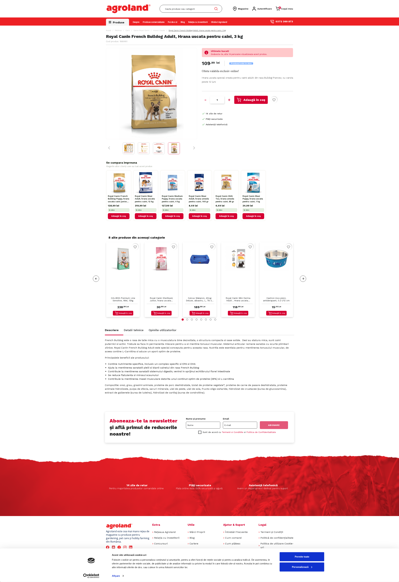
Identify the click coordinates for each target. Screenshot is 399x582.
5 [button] (201, 319)
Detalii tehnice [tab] (134, 330)
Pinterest (119, 547)
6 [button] (206, 319)
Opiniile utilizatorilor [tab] (162, 330)
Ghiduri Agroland (219, 22)
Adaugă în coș (254, 100)
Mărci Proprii (197, 532)
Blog (183, 22)
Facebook (108, 547)
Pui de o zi (172, 22)
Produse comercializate (153, 22)
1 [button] (183, 319)
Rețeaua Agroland (165, 532)
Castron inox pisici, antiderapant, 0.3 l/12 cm (276, 299)
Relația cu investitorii (198, 22)
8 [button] (215, 319)
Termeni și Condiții (271, 532)
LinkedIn (131, 547)
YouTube (114, 547)
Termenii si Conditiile (232, 432)
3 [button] (192, 319)
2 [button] (187, 319)
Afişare (116, 576)
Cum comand (233, 537)
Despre (136, 22)
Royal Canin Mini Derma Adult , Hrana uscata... (238, 299)
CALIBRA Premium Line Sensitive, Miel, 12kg (123, 299)
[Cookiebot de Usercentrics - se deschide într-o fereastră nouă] (91, 576)
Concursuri (161, 543)
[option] (123, 280)
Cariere (194, 543)
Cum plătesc (232, 543)
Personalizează (300, 566)
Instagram (125, 547)
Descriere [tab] (112, 330)
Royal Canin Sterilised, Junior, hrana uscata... (161, 299)
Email (226, 418)
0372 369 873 (284, 21)
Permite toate (302, 556)
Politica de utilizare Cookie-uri (276, 545)
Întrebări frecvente (236, 532)
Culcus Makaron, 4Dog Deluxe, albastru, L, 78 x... (200, 299)
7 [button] (211, 319)
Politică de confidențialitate (276, 537)
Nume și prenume (196, 418)
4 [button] (196, 319)
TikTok (137, 547)
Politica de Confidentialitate (261, 432)
